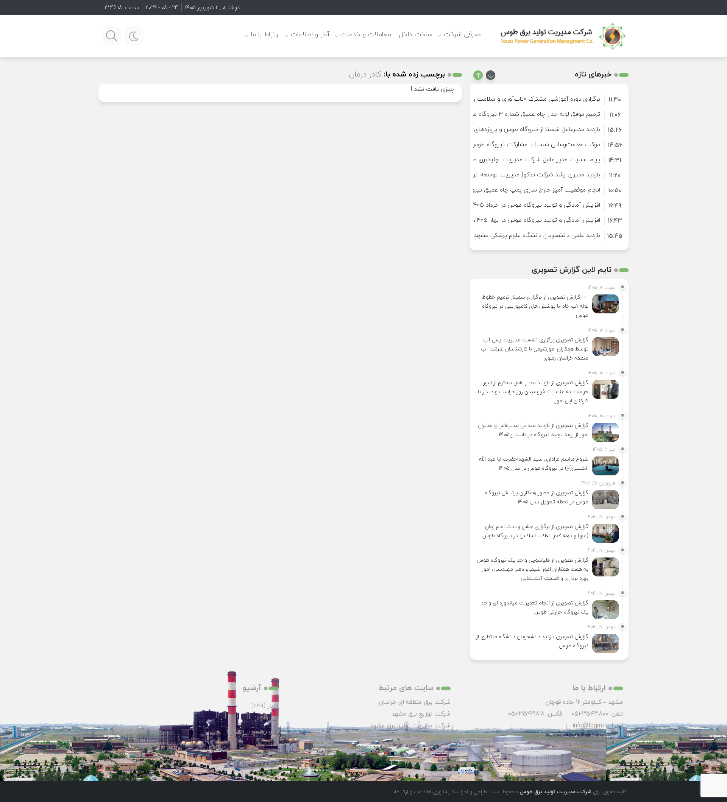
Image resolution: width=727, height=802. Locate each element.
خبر (274, 718)
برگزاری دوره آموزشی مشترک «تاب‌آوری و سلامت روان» (531, 98)
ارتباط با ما (265, 34)
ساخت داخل (415, 34)
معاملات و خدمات (366, 34)
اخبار (272, 705)
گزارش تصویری (259, 731)
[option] (549, 98)
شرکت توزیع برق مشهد (421, 713)
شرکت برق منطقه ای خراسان (415, 701)
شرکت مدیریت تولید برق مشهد (410, 725)
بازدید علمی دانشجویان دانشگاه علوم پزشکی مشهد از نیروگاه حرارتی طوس (507, 235)
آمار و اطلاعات (310, 34)
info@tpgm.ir (589, 725)
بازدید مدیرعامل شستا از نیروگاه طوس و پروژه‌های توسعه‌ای (524, 129)
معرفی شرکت (463, 34)
